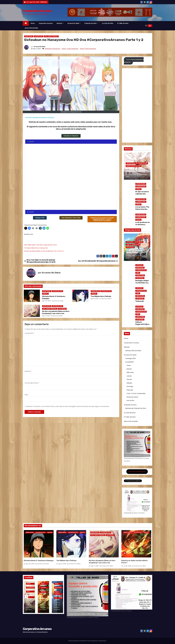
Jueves (129, 376)
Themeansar (102, 641)
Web (26, 395)
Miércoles (130, 372)
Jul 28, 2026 (127, 566)
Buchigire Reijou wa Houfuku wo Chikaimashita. (142, 283)
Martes (129, 369)
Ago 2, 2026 (46, 316)
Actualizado (130, 242)
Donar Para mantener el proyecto (134, 61)
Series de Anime (135, 244)
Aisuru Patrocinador (31, 28)
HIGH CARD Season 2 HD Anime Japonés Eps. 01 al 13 (40, 245)
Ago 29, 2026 (46, 301)
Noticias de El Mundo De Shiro (135, 408)
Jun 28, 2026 (132, 174)
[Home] (26, 23)
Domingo (130, 386)
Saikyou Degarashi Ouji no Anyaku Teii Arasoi (142, 325)
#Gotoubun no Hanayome (52, 49)
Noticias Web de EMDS (133, 351)
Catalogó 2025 (138, 532)
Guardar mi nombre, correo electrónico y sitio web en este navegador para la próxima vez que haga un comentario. (67, 406)
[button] (146, 26)
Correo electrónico (32, 383)
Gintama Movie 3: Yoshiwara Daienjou (39, 561)
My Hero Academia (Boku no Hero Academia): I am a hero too (44, 251)
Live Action (130, 400)
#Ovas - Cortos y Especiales (70, 49)
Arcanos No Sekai (74, 23)
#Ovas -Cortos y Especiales (88, 49)
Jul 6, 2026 (131, 256)
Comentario (29, 333)
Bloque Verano (28, 36)
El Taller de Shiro (123, 23)
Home (33, 23)
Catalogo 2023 (38, 36)
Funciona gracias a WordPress (77, 641)
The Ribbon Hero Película (101, 296)
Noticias (60, 23)
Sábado (129, 383)
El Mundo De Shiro (91, 23)
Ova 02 (31, 212)
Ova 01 (31, 141)
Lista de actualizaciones (137, 471)
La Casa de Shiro (107, 23)
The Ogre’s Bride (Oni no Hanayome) (36, 248)
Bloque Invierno (128, 532)
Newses (93, 641)
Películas (45, 293)
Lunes (128, 244)
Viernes (129, 379)
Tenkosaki (139, 301)
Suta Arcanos (62, 308)
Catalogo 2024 (130, 358)
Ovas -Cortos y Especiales (51, 36)
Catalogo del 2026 (57, 291)
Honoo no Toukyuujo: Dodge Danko (135, 251)
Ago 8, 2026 (95, 299)
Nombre (28, 371)
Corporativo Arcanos (37, 11)
